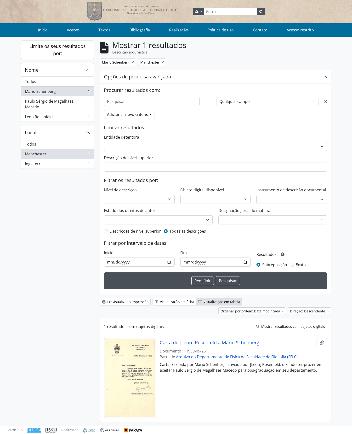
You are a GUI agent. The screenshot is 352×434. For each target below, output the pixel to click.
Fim (183, 252)
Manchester (57, 155)
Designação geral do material (244, 210)
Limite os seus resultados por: (57, 50)
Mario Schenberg (57, 92)
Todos (30, 81)
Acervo (73, 30)
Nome (32, 70)
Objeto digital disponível (202, 190)
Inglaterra (57, 165)
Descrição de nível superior (128, 157)
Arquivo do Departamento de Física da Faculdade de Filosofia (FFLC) (237, 356)
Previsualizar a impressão (127, 301)
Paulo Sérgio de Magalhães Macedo (57, 104)
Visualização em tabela (221, 301)
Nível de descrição (120, 190)
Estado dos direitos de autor (129, 210)
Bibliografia (140, 30)
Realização (178, 30)
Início (43, 30)
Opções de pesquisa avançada (137, 76)
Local (30, 132)
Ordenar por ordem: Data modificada (251, 311)
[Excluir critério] (325, 101)
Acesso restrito (300, 30)
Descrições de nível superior (135, 231)
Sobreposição (274, 264)
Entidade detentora (121, 137)
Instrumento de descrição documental (291, 190)
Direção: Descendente (308, 311)
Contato (260, 30)
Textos (104, 30)
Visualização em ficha (176, 301)
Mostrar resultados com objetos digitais (292, 326)
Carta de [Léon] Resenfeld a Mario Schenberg (209, 343)
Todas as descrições (188, 231)
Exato (301, 264)
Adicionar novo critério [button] (127, 114)
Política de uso (220, 30)
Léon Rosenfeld (57, 118)
